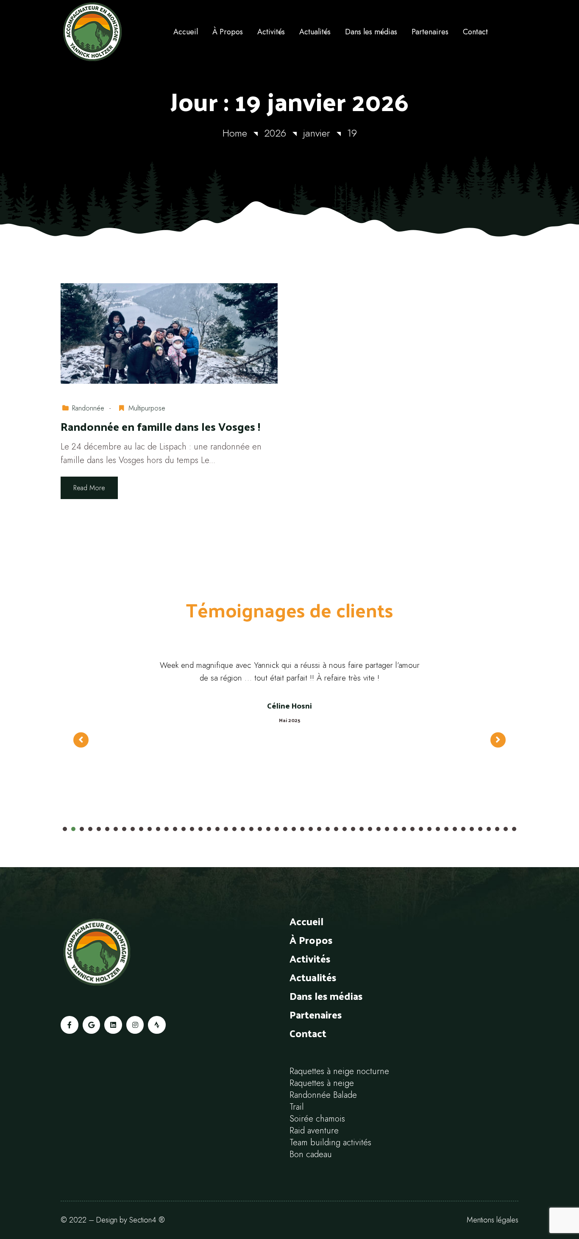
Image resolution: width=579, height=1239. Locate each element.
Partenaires (316, 1014)
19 (352, 133)
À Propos (311, 939)
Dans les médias (326, 995)
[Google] (91, 1025)
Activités (310, 958)
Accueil (306, 921)
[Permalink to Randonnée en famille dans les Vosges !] (169, 332)
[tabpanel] (289, 731)
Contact (308, 1033)
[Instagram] (135, 1025)
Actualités (313, 977)
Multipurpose (146, 408)
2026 (275, 133)
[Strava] (157, 1025)
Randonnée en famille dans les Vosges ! (160, 427)
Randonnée (88, 408)
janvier (316, 133)
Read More (89, 488)
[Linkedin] (113, 1025)
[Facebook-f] (69, 1025)
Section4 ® (147, 1219)
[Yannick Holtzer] (113, 32)
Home (235, 133)
